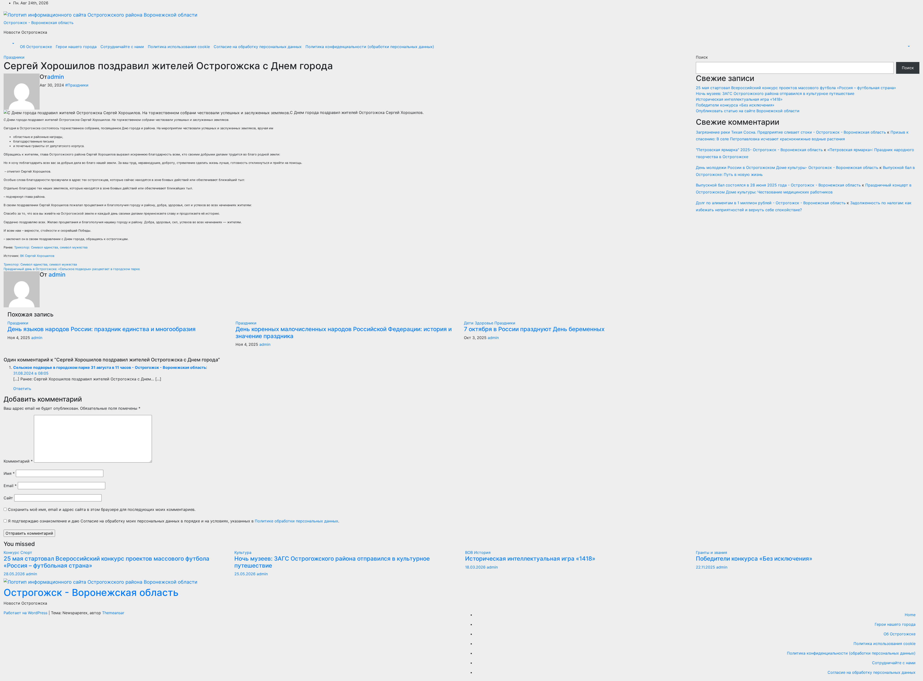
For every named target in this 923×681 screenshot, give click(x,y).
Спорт (26, 552)
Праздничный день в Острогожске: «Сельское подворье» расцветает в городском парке (72, 269)
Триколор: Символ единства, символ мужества (50, 247)
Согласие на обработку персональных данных (258, 46)
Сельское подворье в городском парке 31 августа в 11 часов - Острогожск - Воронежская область (109, 367)
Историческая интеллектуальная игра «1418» (739, 99)
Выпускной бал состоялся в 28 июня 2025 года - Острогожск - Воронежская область (778, 185)
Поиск (702, 57)
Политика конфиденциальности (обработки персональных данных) (370, 46)
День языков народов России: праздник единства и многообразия (101, 329)
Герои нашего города (76, 46)
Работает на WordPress (26, 612)
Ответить (22, 388)
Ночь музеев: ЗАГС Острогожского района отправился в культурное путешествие (775, 93)
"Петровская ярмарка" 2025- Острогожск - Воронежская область (759, 149)
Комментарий (18, 461)
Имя (9, 473)
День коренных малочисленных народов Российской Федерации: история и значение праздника (344, 333)
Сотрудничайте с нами (122, 46)
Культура (242, 552)
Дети (469, 323)
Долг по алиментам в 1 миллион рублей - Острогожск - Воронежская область (771, 202)
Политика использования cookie (179, 46)
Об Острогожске (36, 46)
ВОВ (469, 552)
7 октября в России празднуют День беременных (534, 329)
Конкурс (12, 552)
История (482, 552)
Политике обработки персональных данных (296, 521)
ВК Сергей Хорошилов (37, 256)
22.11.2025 (706, 567)
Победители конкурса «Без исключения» (735, 105)
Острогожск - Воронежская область (39, 22)
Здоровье (484, 323)
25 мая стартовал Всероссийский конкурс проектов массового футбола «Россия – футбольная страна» (796, 87)
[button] (12, 43)
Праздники (14, 57)
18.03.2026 (476, 567)
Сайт (8, 497)
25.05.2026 (245, 573)
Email (10, 485)
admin (55, 76)
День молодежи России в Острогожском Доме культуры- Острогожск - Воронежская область (787, 167)
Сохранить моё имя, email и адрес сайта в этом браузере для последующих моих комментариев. (101, 509)
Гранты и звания (711, 552)
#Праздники (76, 85)
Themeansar (113, 612)
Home (910, 614)
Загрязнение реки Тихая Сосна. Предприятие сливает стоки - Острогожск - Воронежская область (791, 132)
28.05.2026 (15, 573)
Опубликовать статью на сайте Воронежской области (747, 110)
